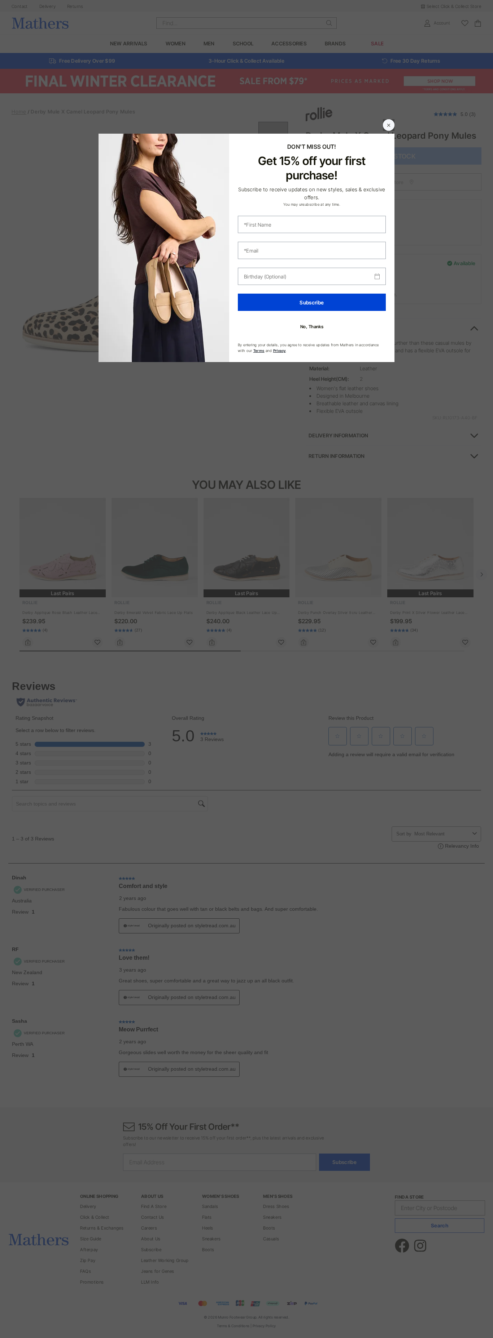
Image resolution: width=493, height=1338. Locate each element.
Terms (259, 350)
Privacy (279, 350)
